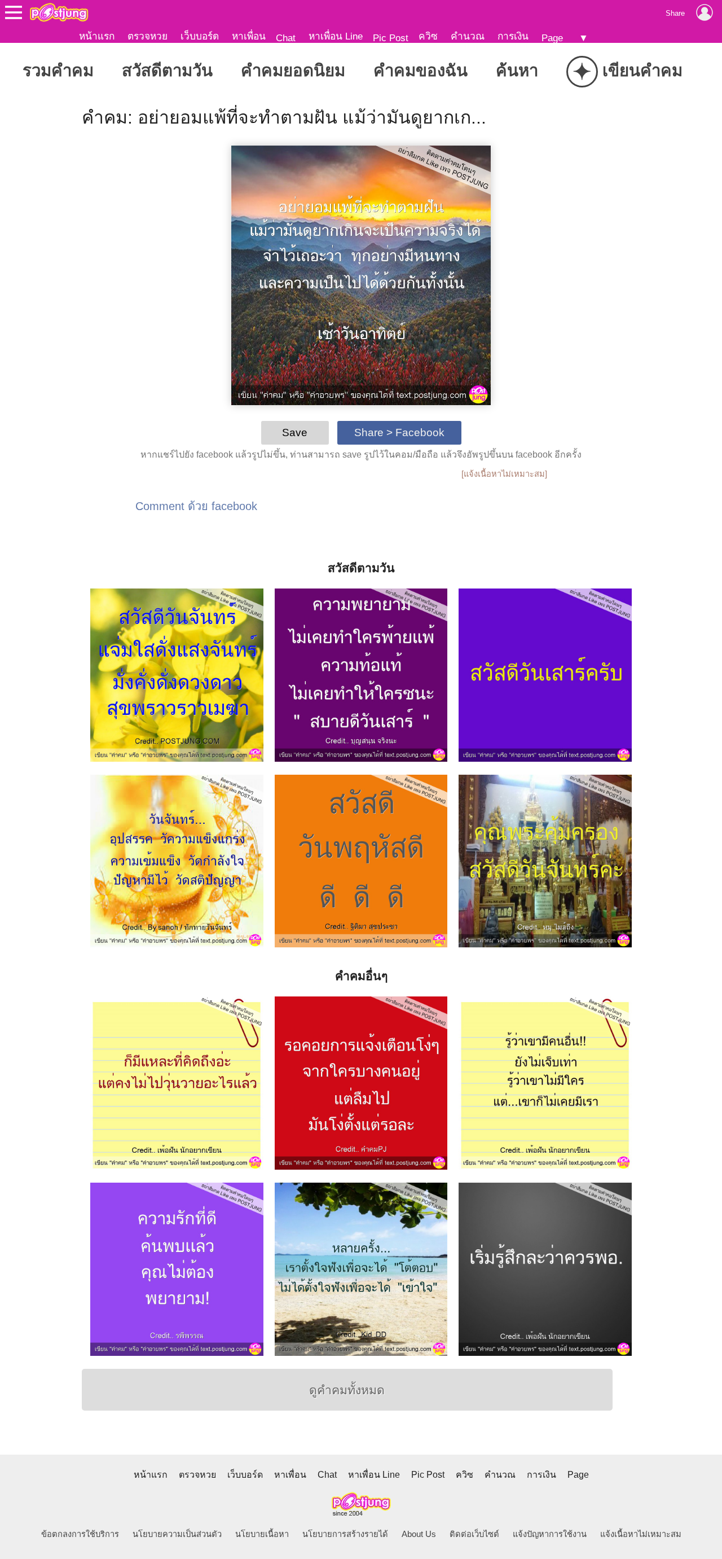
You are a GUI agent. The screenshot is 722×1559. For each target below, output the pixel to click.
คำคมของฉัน (420, 70)
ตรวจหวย (147, 36)
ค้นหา (517, 70)
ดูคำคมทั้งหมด (347, 1390)
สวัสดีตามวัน (167, 70)
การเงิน (513, 36)
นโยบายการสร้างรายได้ (345, 1534)
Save (294, 432)
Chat (286, 37)
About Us (419, 1534)
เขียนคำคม (628, 71)
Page (552, 37)
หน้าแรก (97, 36)
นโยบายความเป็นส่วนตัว (177, 1534)
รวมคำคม (58, 70)
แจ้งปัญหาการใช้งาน (550, 1534)
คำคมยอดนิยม (293, 70)
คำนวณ (468, 36)
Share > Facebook (399, 432)
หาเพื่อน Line (336, 36)
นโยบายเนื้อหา (262, 1534)
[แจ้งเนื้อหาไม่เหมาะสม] (504, 473)
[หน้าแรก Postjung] (59, 12)
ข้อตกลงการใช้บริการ (80, 1534)
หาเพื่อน (249, 36)
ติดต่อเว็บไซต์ (474, 1534)
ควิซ (428, 36)
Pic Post (390, 37)
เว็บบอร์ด (199, 36)
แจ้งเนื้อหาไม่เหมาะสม (640, 1534)
